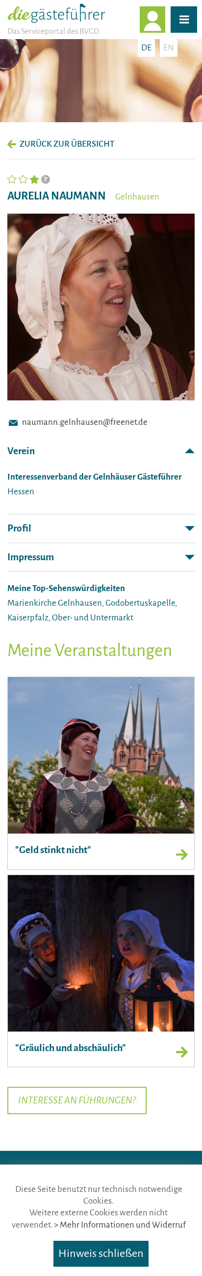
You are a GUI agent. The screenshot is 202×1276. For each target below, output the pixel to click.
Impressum (30, 557)
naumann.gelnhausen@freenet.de (85, 422)
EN (168, 47)
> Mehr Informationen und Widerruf (120, 1225)
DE (146, 47)
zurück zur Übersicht (67, 144)
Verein (21, 451)
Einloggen (164, 19)
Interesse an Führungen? (77, 1100)
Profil (19, 528)
